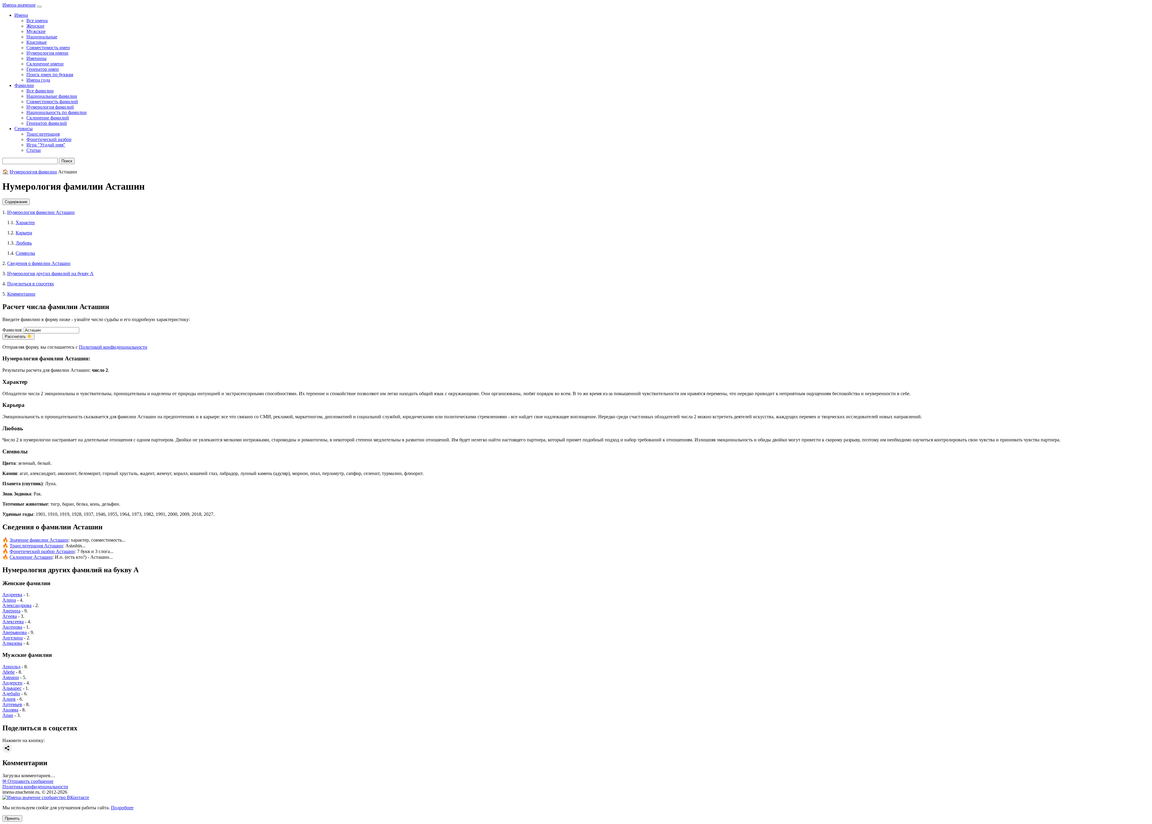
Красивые (36, 42)
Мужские (36, 31)
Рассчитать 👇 (18, 336)
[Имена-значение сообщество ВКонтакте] (45, 797)
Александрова (17, 605)
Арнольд (11, 666)
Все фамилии (40, 90)
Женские (35, 26)
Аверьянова (14, 632)
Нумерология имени (47, 53)
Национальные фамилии (51, 96)
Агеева (9, 616)
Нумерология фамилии (33, 171)
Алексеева (13, 621)
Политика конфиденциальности (35, 786)
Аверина (11, 610)
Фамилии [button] (24, 85)
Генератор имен (42, 69)
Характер (25, 222)
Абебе (8, 672)
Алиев (9, 699)
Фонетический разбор (48, 139)
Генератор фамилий (46, 123)
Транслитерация (43, 134)
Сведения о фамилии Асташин (38, 263)
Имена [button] (21, 15)
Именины (36, 58)
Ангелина (12, 637)
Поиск (67, 161)
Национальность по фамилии (56, 112)
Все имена (37, 20)
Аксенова (12, 627)
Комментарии (21, 293)
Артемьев (12, 704)
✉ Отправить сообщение (27, 781)
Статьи (33, 150)
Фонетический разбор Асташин (42, 551)
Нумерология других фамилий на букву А (50, 273)
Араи (7, 715)
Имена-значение (19, 5)
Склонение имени (45, 63)
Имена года (38, 80)
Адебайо (11, 693)
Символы (25, 253)
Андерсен (12, 682)
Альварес (12, 688)
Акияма (10, 709)
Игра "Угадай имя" (45, 144)
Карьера (24, 232)
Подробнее (122, 807)
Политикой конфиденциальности (113, 347)
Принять (12, 818)
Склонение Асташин (31, 557)
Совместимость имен (48, 47)
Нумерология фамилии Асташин (41, 212)
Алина (9, 600)
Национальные (41, 36)
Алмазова (12, 643)
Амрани (10, 677)
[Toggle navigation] (39, 7)
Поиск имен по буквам (49, 74)
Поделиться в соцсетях (30, 283)
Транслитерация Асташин (36, 545)
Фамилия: (12, 329)
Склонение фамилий (47, 117)
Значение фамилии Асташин (39, 540)
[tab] (576, 202)
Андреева (12, 594)
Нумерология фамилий (50, 107)
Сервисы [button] (23, 128)
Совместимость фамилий (52, 101)
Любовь (24, 242)
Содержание (16, 202)
